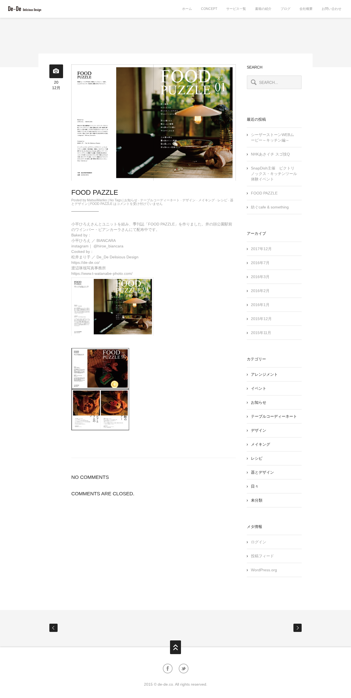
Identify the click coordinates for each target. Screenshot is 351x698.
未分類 (256, 500)
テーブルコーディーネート (160, 200)
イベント (258, 388)
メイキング (206, 200)
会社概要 (306, 9)
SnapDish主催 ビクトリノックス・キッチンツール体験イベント (274, 173)
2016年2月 (260, 291)
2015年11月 (261, 332)
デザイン (189, 200)
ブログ (285, 9)
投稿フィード (262, 556)
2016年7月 (260, 263)
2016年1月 (260, 305)
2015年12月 (261, 318)
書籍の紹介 (263, 9)
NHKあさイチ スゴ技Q (270, 154)
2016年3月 (260, 277)
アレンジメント (264, 374)
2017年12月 (261, 249)
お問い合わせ (331, 9)
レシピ (222, 200)
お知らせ (130, 200)
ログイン (258, 542)
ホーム (187, 9)
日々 (255, 486)
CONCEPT (209, 9)
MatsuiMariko (97, 200)
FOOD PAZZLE (264, 193)
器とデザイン (262, 472)
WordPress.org (264, 570)
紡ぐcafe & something (270, 207)
